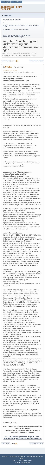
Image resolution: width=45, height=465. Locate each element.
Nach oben (5, 443)
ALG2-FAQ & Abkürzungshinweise (16, 437)
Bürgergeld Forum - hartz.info (12, 7)
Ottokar (26, 30)
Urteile (37, 437)
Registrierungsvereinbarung (17, 456)
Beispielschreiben (9, 438)
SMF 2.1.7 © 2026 (17, 460)
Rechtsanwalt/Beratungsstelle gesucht (29, 438)
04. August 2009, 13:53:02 (10, 70)
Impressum (5, 456)
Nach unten (6, 61)
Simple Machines (27, 460)
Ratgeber (31, 437)
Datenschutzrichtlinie (33, 456)
